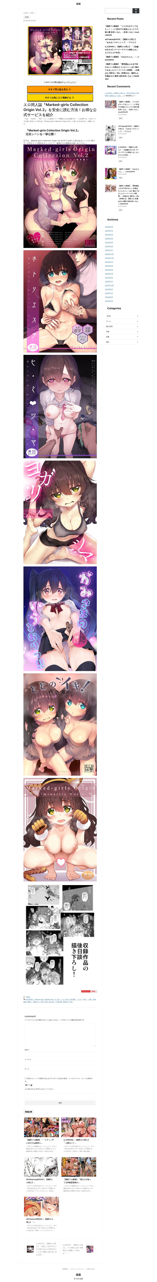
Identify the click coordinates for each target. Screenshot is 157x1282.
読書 (107, 337)
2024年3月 (109, 274)
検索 (136, 10)
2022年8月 (109, 289)
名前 (27, 1050)
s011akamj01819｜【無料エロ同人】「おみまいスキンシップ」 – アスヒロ (128, 128)
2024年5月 (109, 266)
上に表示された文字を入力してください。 (40, 1089)
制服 (24, 1002)
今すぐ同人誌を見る (58, 89)
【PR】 (28, 997)
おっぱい (57, 999)
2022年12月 (109, 285)
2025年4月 (109, 242)
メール (28, 1059)
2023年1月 (109, 281)
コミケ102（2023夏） (69, 999)
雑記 (107, 342)
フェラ (79, 999)
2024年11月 (109, 258)
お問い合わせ (90, 1269)
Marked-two (49, 999)
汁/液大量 (59, 1002)
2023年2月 (109, 278)
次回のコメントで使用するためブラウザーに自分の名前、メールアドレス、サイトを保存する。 (59, 1079)
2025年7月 (109, 231)
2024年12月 (109, 254)
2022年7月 (109, 293)
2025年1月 (109, 250)
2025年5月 (109, 238)
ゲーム (108, 321)
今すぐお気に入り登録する (58, 97)
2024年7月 (109, 262)
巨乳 (46, 1002)
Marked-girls (39, 999)
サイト (27, 1069)
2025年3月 (109, 246)
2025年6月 (109, 235)
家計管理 (109, 326)
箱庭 (78, 3)
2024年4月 (109, 270)
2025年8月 (109, 227)
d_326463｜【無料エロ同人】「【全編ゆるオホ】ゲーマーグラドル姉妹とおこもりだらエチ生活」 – (121, 49)
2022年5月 (109, 301)
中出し (85, 999)
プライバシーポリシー (77, 1269)
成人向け (52, 1002)
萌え (71, 1002)
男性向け (66, 1002)
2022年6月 (109, 297)
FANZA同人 (30, 999)
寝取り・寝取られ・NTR (35, 1002)
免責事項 (65, 1269)
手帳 (107, 332)
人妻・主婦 (92, 999)
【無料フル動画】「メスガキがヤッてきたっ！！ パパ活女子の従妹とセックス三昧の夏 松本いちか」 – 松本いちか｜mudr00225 (128, 107)
